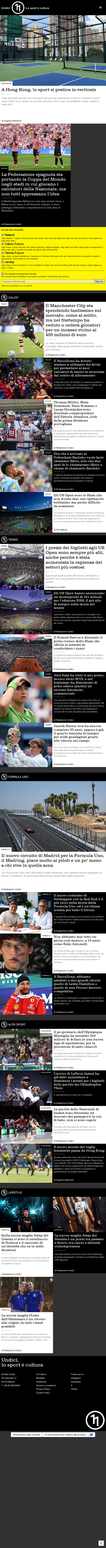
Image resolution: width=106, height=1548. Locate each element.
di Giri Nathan (60, 529)
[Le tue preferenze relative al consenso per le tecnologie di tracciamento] (101, 1543)
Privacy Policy (43, 1389)
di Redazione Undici (11, 224)
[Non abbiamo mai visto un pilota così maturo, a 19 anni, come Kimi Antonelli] (53, 953)
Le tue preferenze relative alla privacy (65, 1434)
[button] (100, 7)
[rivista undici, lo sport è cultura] (25, 7)
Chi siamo (41, 1374)
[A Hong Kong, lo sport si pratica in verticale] (53, 69)
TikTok (74, 1389)
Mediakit (40, 1378)
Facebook (76, 1381)
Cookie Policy (43, 1392)
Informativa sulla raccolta (26, 1434)
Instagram (76, 1378)
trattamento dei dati (27, 274)
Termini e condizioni (46, 1385)
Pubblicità (41, 1381)
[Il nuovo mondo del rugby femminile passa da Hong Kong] (53, 1163)
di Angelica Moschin (11, 120)
